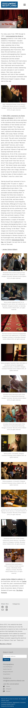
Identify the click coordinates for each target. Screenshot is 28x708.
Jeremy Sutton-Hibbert (9, 249)
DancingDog (10, 706)
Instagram (9, 688)
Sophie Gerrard (7, 669)
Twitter (24, 581)
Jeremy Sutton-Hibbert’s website (12, 579)
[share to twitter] (7, 607)
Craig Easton (6, 674)
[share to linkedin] (7, 610)
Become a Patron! (6, 644)
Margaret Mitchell (8, 671)
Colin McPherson (7, 666)
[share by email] (3, 610)
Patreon (8, 691)
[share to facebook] (3, 607)
